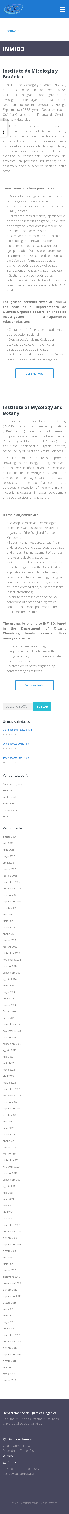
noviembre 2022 (12, 1095)
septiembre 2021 (12, 1179)
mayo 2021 (9, 1205)
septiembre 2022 (12, 1108)
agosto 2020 (9, 1251)
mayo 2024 (9, 992)
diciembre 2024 (11, 953)
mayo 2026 (9, 856)
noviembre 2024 (12, 959)
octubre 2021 (10, 1173)
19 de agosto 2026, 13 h (16, 757)
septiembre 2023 (12, 1043)
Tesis (5, 816)
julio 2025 (8, 914)
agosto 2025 (9, 908)
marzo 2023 (9, 1082)
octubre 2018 (10, 1348)
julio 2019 (8, 1309)
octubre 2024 (10, 966)
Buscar (42, 706)
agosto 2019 (9, 1302)
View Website (34, 685)
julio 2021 (8, 1192)
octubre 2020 (10, 1238)
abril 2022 (8, 1141)
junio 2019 (8, 1315)
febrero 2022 (10, 1153)
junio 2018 (8, 1367)
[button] (3, 129)
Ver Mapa (8, 1455)
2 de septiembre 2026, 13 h (18, 729)
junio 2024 (8, 985)
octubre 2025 (10, 895)
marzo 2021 (9, 1218)
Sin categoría (10, 810)
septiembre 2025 (12, 901)
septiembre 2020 (12, 1244)
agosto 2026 (9, 836)
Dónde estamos (20, 1439)
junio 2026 (8, 849)
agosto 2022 (9, 1115)
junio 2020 (8, 1263)
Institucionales (10, 797)
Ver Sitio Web (35, 373)
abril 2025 (8, 933)
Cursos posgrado (12, 784)
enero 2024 (9, 1018)
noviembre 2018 (12, 1341)
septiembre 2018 (12, 1354)
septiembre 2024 (12, 972)
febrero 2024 (10, 1011)
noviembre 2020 (12, 1231)
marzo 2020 (9, 1270)
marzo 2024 (9, 1005)
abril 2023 (8, 1076)
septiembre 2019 (12, 1296)
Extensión (8, 790)
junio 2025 (8, 921)
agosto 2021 (9, 1186)
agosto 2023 (9, 1050)
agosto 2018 (9, 1361)
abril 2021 (8, 1212)
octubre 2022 (10, 1102)
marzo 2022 (9, 1147)
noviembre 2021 (12, 1166)
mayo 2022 (9, 1134)
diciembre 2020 (11, 1225)
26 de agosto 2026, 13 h (16, 743)
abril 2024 (8, 998)
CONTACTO (13, 31)
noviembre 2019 (12, 1283)
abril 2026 (8, 862)
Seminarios (9, 803)
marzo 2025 (9, 940)
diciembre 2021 (11, 1160)
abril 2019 (8, 1328)
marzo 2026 (9, 869)
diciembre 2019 (11, 1276)
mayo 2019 (9, 1322)
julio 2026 (8, 843)
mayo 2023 (9, 1069)
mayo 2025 (9, 927)
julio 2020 (8, 1257)
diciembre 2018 (11, 1335)
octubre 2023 (10, 1037)
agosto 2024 (9, 979)
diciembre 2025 (11, 882)
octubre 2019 (10, 1289)
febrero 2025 (10, 946)
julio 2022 (8, 1121)
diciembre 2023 (11, 1024)
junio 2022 (8, 1128)
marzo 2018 (9, 1380)
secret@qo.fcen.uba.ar (18, 1474)
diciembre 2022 (11, 1089)
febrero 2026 (10, 875)
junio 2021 (8, 1199)
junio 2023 (8, 1063)
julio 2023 (8, 1056)
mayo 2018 (9, 1373)
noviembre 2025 (12, 888)
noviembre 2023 (12, 1031)
